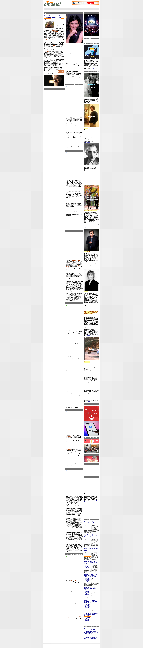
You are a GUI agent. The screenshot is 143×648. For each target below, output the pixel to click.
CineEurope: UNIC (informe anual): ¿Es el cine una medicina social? (91, 562)
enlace (70, 620)
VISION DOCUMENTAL (75, 9)
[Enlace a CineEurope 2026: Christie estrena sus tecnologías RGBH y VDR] (87, 593)
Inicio (45, 9)
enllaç (93, 367)
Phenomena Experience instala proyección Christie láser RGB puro (91, 522)
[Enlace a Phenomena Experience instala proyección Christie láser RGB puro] (87, 527)
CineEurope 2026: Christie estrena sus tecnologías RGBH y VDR (91, 588)
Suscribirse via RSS (92, 9)
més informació (93, 68)
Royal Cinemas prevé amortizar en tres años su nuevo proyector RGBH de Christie (91, 549)
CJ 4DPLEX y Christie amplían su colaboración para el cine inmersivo (91, 614)
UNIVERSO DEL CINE (66, 9)
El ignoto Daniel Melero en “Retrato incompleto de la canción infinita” (53, 16)
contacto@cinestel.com (75, 646)
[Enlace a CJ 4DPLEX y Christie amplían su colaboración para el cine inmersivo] (87, 618)
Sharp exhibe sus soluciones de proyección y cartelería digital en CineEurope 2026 (91, 601)
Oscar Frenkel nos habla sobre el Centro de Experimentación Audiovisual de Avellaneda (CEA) (91, 575)
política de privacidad (85, 646)
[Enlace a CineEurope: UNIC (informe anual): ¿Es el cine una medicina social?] (87, 567)
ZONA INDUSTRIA (83, 9)
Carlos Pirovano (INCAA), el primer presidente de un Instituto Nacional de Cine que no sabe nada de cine (91, 536)
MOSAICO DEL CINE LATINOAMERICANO (55, 9)
